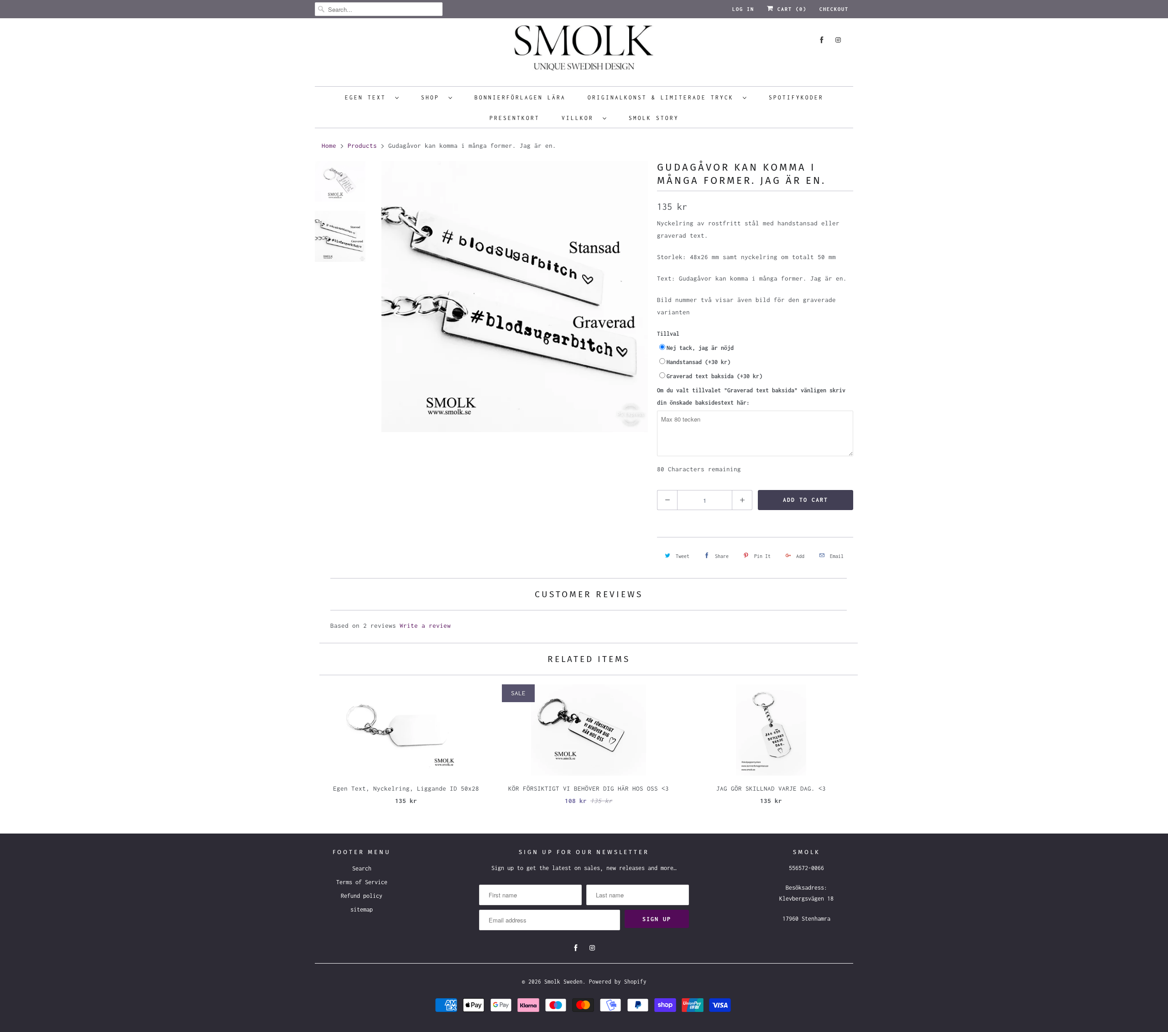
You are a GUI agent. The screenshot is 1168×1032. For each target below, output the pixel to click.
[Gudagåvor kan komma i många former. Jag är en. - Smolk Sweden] (514, 296)
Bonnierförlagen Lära (520, 97)
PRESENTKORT (515, 118)
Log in (743, 9)
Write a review (425, 625)
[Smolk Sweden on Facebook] (822, 40)
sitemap (361, 909)
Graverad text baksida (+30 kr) (714, 376)
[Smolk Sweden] (584, 51)
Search (361, 868)
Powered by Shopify (618, 982)
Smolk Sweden (563, 982)
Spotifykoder (796, 97)
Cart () (790, 9)
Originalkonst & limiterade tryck (663, 97)
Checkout (834, 9)
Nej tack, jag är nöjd (700, 347)
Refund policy (361, 895)
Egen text (368, 97)
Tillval (668, 333)
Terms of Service (361, 882)
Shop (432, 97)
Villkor (580, 118)
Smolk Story (654, 118)
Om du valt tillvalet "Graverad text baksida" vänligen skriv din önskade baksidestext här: (751, 396)
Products (362, 145)
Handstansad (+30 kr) (698, 362)
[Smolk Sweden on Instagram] (838, 40)
